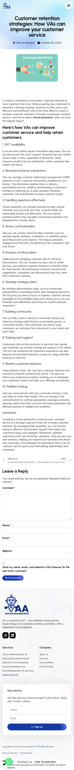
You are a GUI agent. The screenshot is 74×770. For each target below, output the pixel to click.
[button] (69, 5)
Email (6, 538)
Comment (8, 487)
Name (6, 525)
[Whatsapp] (9, 762)
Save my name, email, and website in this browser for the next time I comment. (36, 569)
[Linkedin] (12, 635)
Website (7, 550)
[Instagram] (5, 635)
